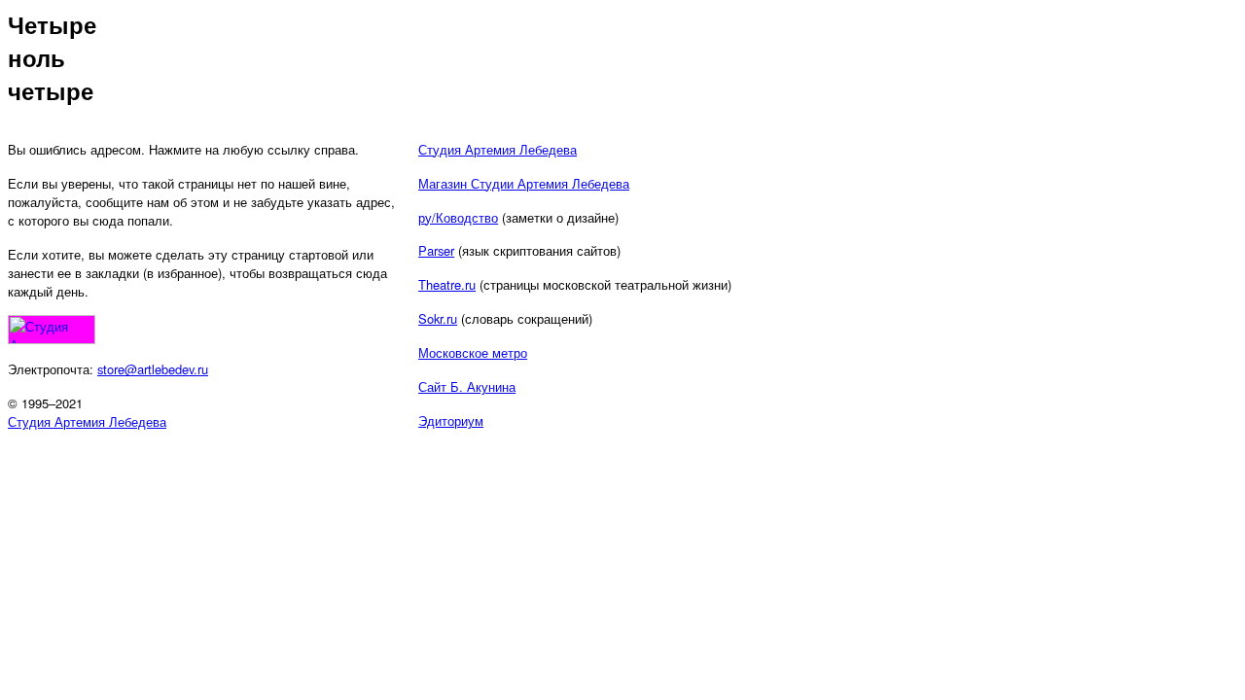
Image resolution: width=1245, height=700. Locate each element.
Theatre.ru (447, 284)
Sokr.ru (437, 318)
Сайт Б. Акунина (467, 386)
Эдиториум (450, 420)
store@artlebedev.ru (152, 369)
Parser (436, 250)
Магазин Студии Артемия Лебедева (523, 183)
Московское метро (472, 352)
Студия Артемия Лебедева (87, 421)
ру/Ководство (458, 217)
